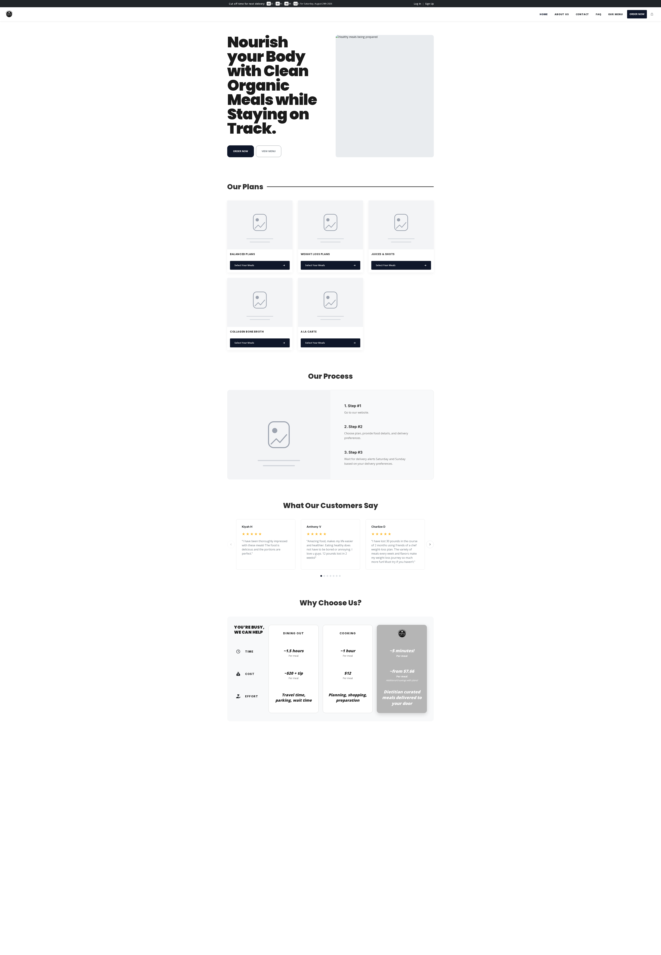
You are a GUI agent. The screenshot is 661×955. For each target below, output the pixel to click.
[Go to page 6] (337, 576)
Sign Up (429, 3)
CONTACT (582, 14)
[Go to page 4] (330, 576)
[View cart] (651, 14)
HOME (544, 14)
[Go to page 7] (340, 576)
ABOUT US (562, 14)
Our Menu (615, 14)
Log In (417, 3)
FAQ (598, 14)
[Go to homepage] (9, 16)
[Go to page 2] (324, 576)
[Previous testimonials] (231, 544)
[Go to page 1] (321, 576)
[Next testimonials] (430, 544)
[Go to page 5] (333, 576)
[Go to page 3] (327, 576)
